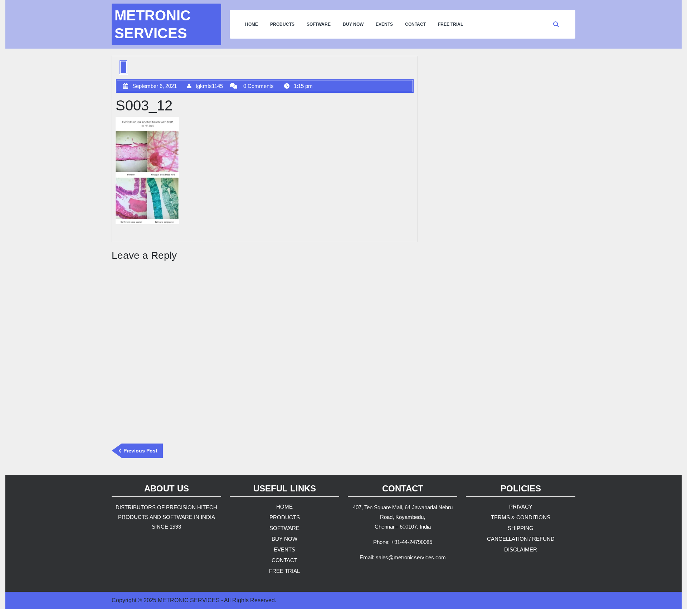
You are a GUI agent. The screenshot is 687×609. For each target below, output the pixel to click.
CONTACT (415, 24)
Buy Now (353, 24)
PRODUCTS (282, 24)
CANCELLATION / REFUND (521, 539)
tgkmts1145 (209, 86)
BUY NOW (284, 539)
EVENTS (384, 24)
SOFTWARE (319, 24)
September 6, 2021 (154, 86)
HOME (251, 24)
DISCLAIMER (520, 549)
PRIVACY (520, 507)
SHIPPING (520, 528)
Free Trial (450, 24)
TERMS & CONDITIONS (520, 517)
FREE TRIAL (284, 571)
